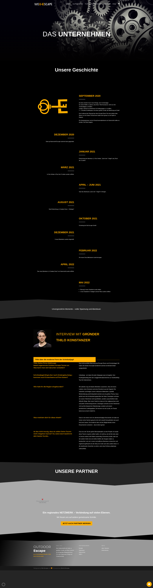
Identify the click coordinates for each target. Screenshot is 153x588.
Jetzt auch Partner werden (77, 523)
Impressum (82, 550)
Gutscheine (78, 4)
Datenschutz (82, 552)
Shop (68, 4)
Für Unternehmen (93, 4)
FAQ (114, 4)
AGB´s (80, 554)
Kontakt (107, 4)
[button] (3, 584)
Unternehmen (105, 550)
